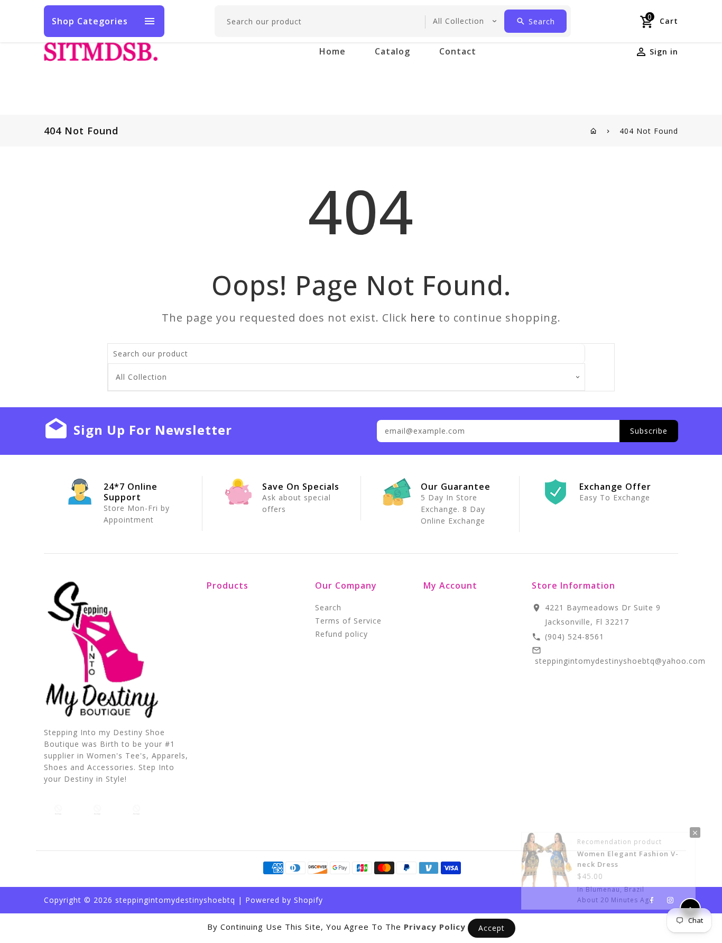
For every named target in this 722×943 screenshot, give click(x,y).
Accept (491, 928)
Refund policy (341, 634)
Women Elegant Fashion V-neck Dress (628, 856)
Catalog (392, 51)
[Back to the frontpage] (594, 131)
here (423, 317)
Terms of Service (348, 621)
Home (332, 51)
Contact (457, 51)
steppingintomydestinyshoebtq (175, 900)
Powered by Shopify (284, 900)
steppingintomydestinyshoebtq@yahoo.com (620, 661)
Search (328, 607)
